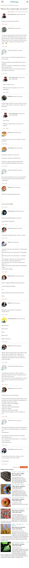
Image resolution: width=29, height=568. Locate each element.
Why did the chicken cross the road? (18, 500)
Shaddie (9, 187)
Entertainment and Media (18, 484)
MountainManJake (12, 14)
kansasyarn (10, 228)
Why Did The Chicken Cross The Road (18, 528)
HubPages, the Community (18, 471)
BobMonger (10, 96)
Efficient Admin (11, 275)
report (6, 24)
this (16, 79)
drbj (9, 242)
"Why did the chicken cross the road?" (18, 487)
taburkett (10, 132)
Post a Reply (24, 467)
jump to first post (16, 467)
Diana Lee (10, 345)
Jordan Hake (10, 449)
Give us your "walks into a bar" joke (18, 474)
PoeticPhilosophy (12, 318)
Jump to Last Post (11, 11)
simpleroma (10, 388)
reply (3, 24)
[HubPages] (14, 2)
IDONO (9, 303)
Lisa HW (9, 28)
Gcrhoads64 (10, 148)
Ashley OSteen (11, 211)
